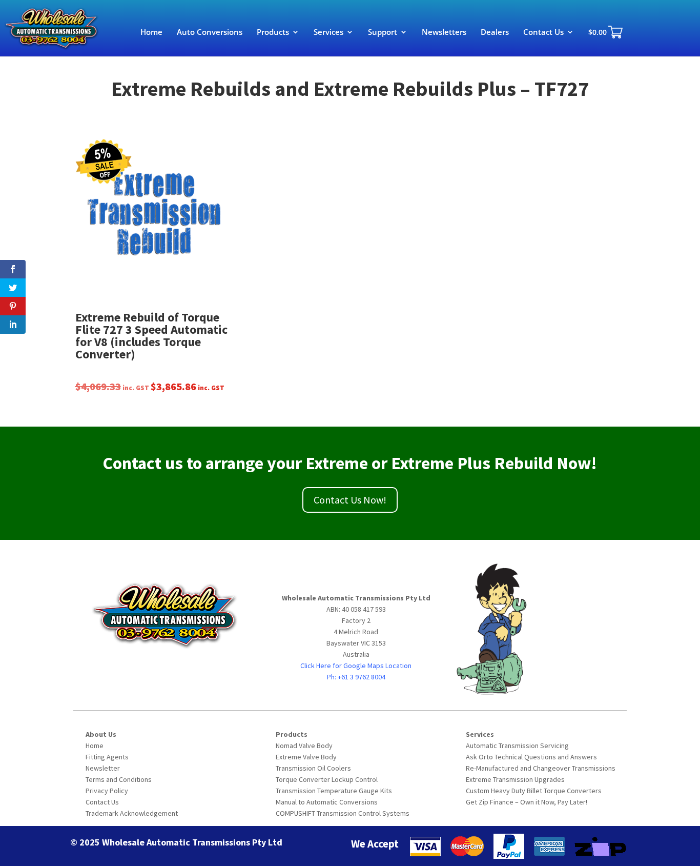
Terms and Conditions (119, 779)
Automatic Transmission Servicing (517, 745)
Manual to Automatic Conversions (327, 802)
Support (382, 32)
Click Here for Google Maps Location (355, 665)
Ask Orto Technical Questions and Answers (531, 756)
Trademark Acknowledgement (132, 813)
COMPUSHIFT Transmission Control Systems (342, 813)
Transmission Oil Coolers (313, 768)
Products (273, 32)
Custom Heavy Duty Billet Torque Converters (534, 790)
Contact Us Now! (350, 499)
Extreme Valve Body (306, 756)
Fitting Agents (107, 756)
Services (328, 32)
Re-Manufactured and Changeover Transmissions (540, 768)
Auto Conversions (209, 32)
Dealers (495, 32)
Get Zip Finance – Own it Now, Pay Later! (526, 802)
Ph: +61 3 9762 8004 (356, 676)
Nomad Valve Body (304, 745)
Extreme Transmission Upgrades (515, 779)
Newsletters (444, 32)
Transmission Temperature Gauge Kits (334, 790)
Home (151, 32)
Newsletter (103, 768)
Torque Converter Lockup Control (327, 779)
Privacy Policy (107, 790)
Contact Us (543, 32)
